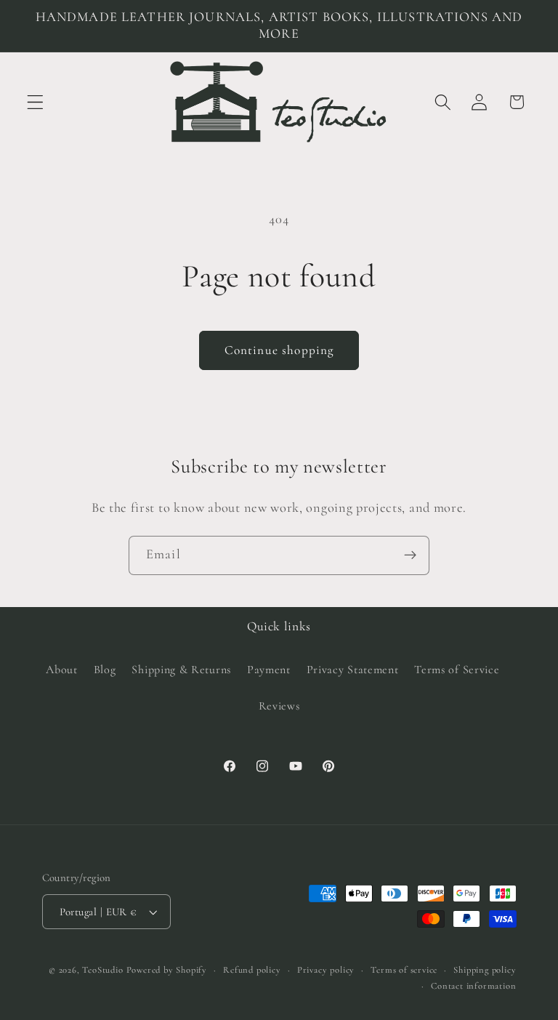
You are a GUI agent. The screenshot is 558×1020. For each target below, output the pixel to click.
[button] (35, 102)
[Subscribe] (410, 555)
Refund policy (251, 970)
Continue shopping (279, 350)
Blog (105, 669)
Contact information (473, 986)
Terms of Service (456, 669)
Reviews (279, 706)
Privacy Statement (353, 669)
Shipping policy (484, 970)
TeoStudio (102, 970)
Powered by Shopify (167, 970)
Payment (269, 669)
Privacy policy (326, 970)
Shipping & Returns (181, 669)
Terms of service (404, 970)
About (61, 669)
